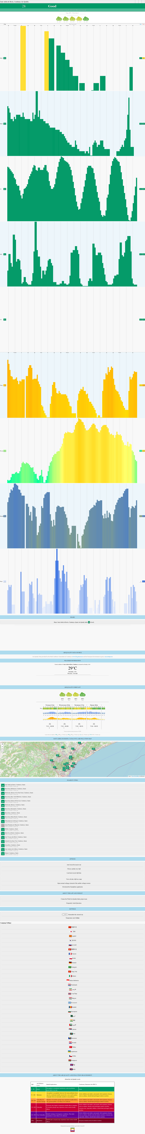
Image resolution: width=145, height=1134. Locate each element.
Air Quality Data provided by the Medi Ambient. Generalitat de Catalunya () (57, 656)
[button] (70, 758)
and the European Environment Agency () (98, 656)
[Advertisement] (50, 637)
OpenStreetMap (135, 776)
